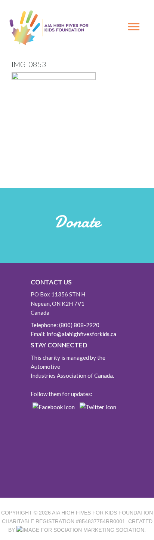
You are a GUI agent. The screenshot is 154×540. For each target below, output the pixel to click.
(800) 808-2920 (79, 325)
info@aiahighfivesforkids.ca (81, 334)
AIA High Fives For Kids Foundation (102, 513)
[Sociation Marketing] (65, 530)
